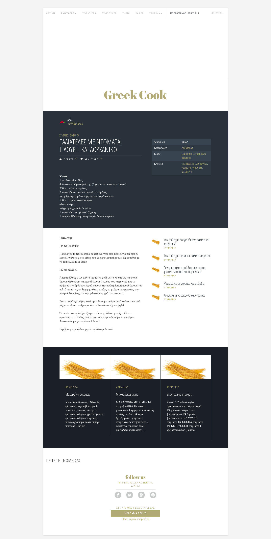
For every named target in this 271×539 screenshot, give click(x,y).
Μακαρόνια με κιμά (127, 394)
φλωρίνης (187, 171)
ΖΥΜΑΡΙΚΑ (74, 135)
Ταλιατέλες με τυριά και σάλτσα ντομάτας (187, 256)
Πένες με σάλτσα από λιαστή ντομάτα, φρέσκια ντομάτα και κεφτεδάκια (185, 270)
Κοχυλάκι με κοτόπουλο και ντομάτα (184, 295)
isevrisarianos (75, 123)
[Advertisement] (135, 48)
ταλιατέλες (188, 163)
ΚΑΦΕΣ (139, 13)
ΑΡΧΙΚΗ (50, 13)
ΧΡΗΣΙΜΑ (154, 13)
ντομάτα (186, 167)
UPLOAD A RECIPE (135, 513)
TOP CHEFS (89, 13)
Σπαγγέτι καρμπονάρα (179, 394)
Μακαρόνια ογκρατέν (77, 394)
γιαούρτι (197, 167)
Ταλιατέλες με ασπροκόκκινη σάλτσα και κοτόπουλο (186, 242)
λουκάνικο (201, 163)
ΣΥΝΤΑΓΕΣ (67, 13)
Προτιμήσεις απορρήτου (135, 519)
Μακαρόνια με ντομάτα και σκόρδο (184, 283)
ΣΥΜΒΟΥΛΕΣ (109, 13)
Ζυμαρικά (187, 147)
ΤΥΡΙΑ (126, 13)
